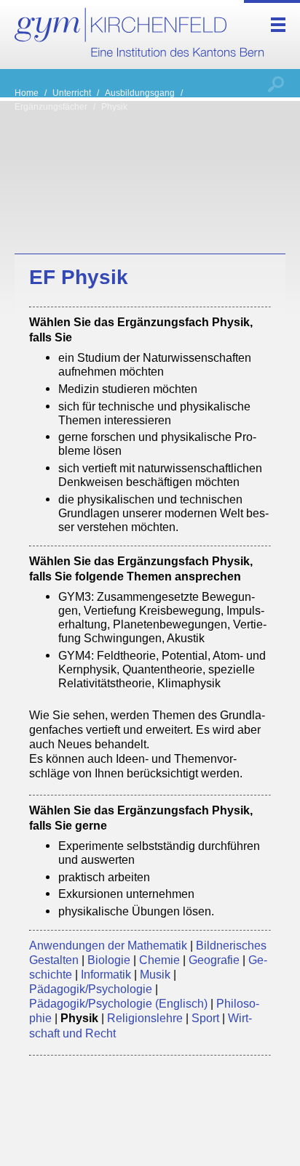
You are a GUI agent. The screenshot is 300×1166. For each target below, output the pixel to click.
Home (27, 92)
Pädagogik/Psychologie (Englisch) (118, 1003)
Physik (114, 106)
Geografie (214, 959)
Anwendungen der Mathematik (108, 945)
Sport (205, 1017)
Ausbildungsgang (140, 92)
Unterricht (71, 92)
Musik (155, 974)
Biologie (108, 959)
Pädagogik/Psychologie (90, 988)
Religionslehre (145, 1017)
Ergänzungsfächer (51, 106)
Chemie (159, 959)
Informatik (106, 974)
